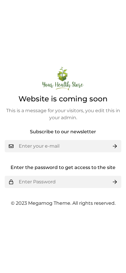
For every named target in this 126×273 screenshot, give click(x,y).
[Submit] (114, 146)
